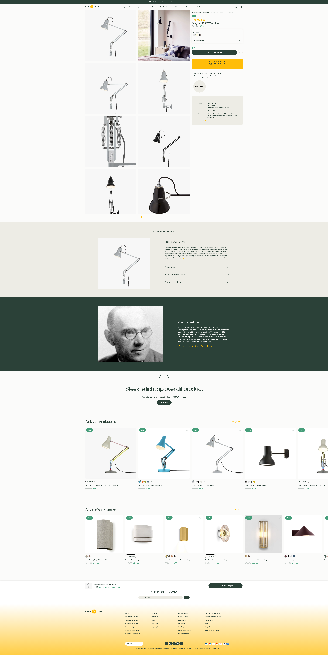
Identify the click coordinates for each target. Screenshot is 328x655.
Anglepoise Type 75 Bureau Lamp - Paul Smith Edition (101, 485)
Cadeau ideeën (188, 7)
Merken (177, 7)
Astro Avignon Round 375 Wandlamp (256, 560)
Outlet (199, 7)
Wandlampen (206, 12)
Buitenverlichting (134, 7)
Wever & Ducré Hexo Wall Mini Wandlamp (177, 560)
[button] (110, 35)
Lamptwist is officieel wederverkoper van (204, 78)
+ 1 (204, 481)
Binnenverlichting (120, 7)
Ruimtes (145, 7)
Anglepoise (199, 19)
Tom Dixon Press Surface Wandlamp (216, 560)
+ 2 (257, 481)
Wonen (154, 7)
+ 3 (151, 481)
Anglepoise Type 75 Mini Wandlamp (256, 485)
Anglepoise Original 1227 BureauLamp (203, 485)
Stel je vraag (164, 402)
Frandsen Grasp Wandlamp (292, 560)
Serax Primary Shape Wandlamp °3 (96, 560)
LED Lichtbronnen (165, 7)
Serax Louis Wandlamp (132, 560)
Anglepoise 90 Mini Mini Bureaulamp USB (150, 485)
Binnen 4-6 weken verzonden (113, 587)
